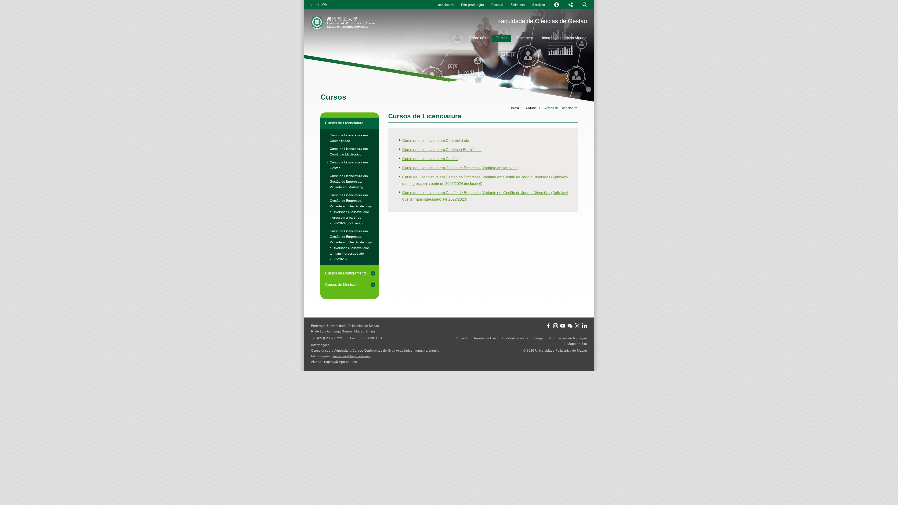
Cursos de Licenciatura (344, 123)
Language (556, 4)
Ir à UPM (321, 5)
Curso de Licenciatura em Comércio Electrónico (349, 151)
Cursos (531, 108)
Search (584, 4)
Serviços (538, 5)
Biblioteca (518, 5)
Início (515, 108)
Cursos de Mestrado (341, 285)
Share (570, 4)
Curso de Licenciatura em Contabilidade (349, 138)
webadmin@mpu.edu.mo (351, 356)
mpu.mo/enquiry (427, 350)
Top (583, 307)
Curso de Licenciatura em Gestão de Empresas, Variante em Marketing (349, 181)
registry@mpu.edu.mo (340, 362)
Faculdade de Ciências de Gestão (542, 21)
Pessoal (497, 5)
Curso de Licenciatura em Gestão (349, 165)
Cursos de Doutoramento (346, 273)
